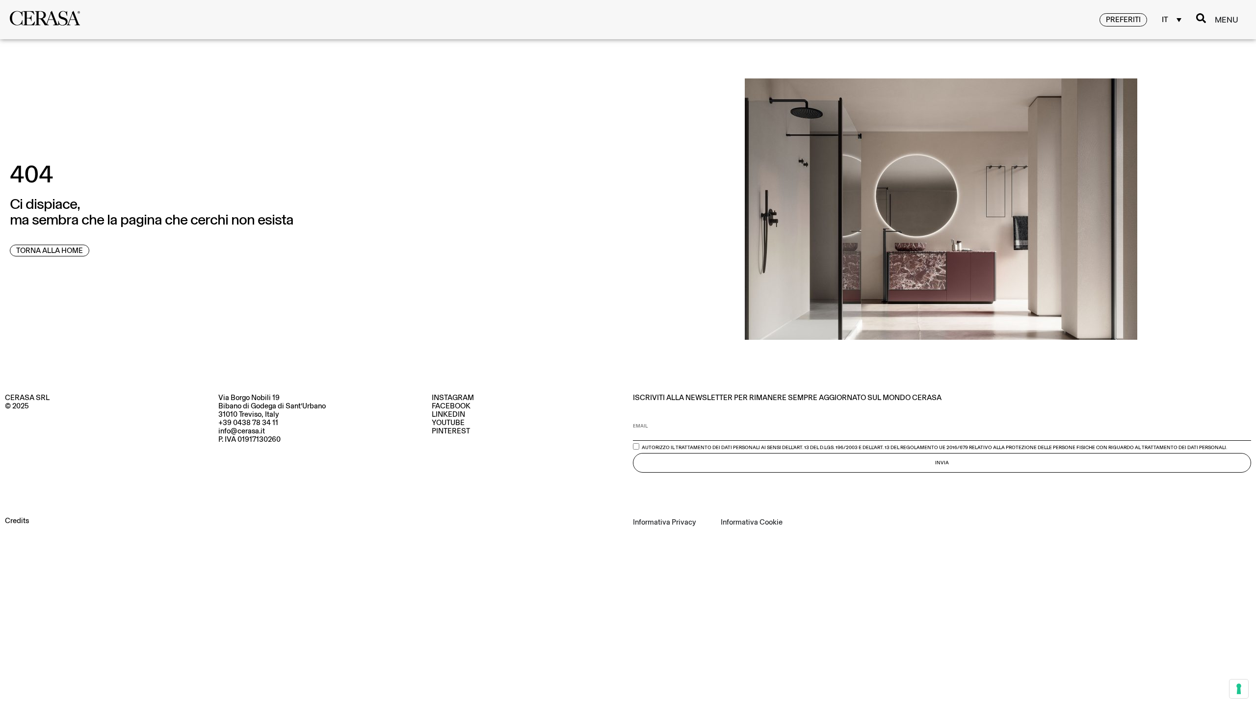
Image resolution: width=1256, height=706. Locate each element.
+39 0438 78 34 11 (248, 422)
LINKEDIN (448, 414)
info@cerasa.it (241, 431)
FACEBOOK (451, 406)
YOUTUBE (448, 422)
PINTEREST (451, 431)
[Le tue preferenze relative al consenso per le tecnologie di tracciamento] (1239, 689)
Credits (17, 520)
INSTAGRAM (453, 397)
